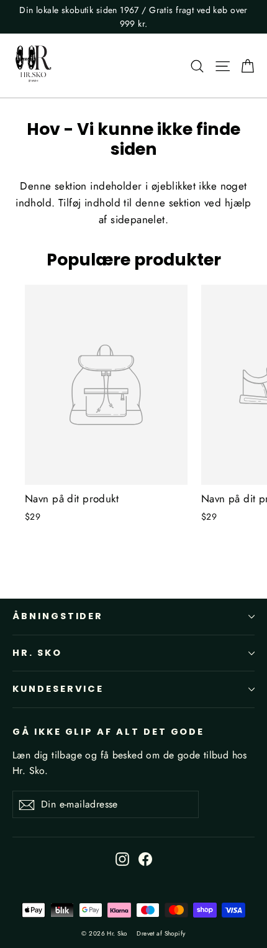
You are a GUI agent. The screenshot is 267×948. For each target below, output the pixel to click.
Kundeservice (58, 689)
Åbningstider (57, 616)
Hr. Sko (37, 653)
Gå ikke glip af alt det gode (108, 731)
